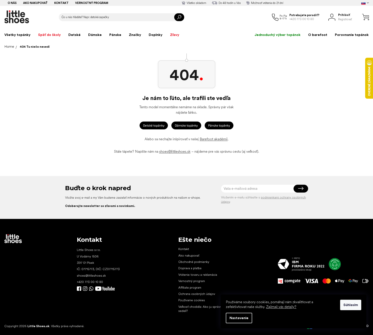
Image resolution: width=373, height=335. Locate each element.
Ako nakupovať (35, 3)
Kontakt (61, 3)
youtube (105, 288)
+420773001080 (92, 288)
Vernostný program (91, 3)
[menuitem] (17, 34)
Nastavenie (239, 318)
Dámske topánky (186, 125)
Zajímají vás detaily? (281, 307)
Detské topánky (153, 125)
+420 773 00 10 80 (90, 282)
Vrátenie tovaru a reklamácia (197, 274)
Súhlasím (350, 305)
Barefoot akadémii (214, 139)
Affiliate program (189, 287)
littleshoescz (85, 288)
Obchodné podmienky (193, 262)
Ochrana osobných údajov (196, 294)
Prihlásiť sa (301, 189)
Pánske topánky (219, 125)
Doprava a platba (189, 268)
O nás (12, 3)
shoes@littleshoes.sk (175, 151)
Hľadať (179, 17)
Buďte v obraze (79, 288)
